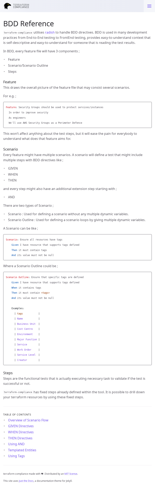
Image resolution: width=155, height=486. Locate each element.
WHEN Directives (21, 432)
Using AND (16, 444)
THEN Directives (20, 438)
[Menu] (149, 6)
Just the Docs (26, 481)
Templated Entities (22, 450)
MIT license (70, 473)
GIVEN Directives (21, 426)
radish (50, 32)
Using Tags (16, 456)
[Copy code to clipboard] (148, 106)
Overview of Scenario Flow (28, 420)
